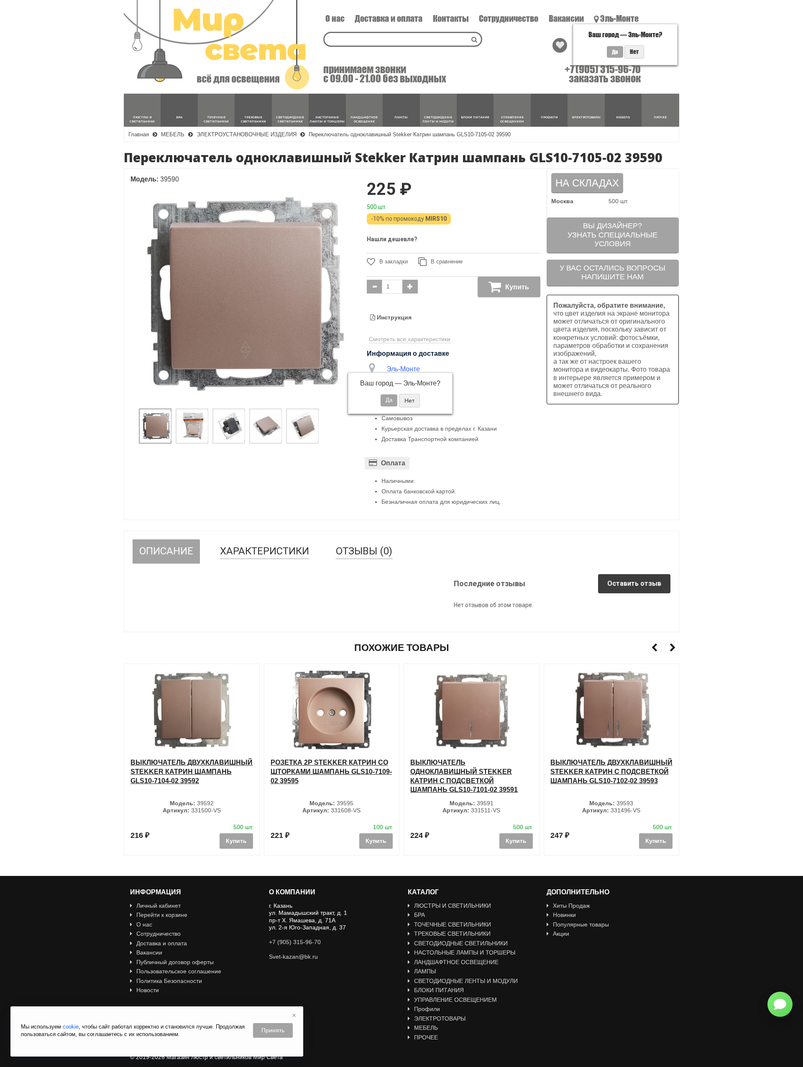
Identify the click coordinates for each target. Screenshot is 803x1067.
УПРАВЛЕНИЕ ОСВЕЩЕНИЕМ (455, 999)
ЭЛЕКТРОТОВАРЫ (439, 1018)
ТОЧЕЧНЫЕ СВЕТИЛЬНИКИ (452, 924)
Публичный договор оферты (175, 962)
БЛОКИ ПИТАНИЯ (439, 990)
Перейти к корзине (161, 914)
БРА (419, 914)
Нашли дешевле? (392, 239)
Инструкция (393, 317)
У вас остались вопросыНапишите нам (612, 272)
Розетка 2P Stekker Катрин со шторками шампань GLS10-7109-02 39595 (204, 771)
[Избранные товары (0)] (560, 45)
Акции (561, 933)
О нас (335, 18)
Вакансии (566, 18)
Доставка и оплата (388, 18)
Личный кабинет (158, 905)
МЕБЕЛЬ (426, 1027)
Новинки (564, 914)
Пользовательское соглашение (178, 971)
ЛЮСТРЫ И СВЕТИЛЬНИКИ (452, 905)
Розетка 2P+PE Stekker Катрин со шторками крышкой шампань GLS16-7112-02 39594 (622, 771)
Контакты (451, 18)
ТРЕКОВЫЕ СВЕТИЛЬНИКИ (452, 933)
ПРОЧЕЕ (426, 1037)
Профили (427, 1009)
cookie (71, 1027)
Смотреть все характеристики (409, 339)
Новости (147, 990)
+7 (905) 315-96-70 (603, 69)
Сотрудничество (508, 18)
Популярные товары (581, 924)
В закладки (393, 261)
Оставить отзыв (634, 583)
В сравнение (447, 261)
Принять (272, 1030)
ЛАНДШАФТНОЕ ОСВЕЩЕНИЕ (456, 962)
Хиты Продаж (571, 905)
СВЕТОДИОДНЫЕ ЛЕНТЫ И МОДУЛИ (466, 981)
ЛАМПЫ (425, 971)
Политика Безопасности (169, 981)
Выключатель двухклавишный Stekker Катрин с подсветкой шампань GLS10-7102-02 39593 (484, 771)
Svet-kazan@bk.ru (293, 956)
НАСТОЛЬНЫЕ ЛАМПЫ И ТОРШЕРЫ (464, 952)
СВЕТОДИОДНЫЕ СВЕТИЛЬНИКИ (461, 943)
